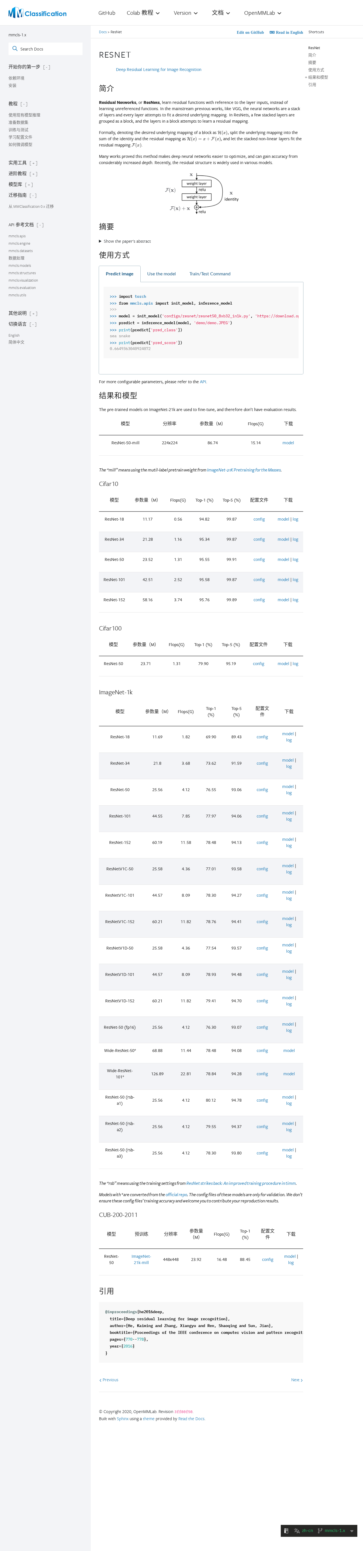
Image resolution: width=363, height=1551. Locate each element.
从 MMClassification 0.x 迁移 (31, 206)
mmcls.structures (22, 273)
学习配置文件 (20, 137)
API (203, 382)
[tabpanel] (201, 328)
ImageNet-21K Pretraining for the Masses (243, 470)
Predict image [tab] (120, 274)
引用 (312, 84)
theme (149, 1418)
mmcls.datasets (21, 250)
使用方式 (316, 70)
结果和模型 (318, 77)
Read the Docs (191, 1418)
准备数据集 (18, 122)
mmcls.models (20, 265)
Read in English (289, 32)
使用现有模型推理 (24, 115)
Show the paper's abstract (127, 241)
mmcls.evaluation (22, 287)
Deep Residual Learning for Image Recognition (158, 69)
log (295, 519)
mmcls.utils (17, 295)
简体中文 (16, 342)
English (14, 335)
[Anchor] (136, 53)
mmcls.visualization (23, 280)
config (259, 519)
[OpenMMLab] (37, 12)
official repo (176, 1194)
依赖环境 (16, 78)
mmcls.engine (19, 243)
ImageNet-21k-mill (141, 1259)
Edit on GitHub (250, 32)
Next (296, 1379)
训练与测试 (18, 129)
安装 (12, 85)
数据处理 (16, 258)
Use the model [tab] (161, 274)
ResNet (314, 47)
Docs (103, 31)
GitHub (106, 12)
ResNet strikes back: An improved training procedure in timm (241, 1183)
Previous (110, 1379)
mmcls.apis (17, 236)
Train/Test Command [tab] (210, 274)
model (288, 443)
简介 (312, 55)
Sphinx (122, 1418)
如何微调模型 (20, 144)
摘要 (312, 62)
